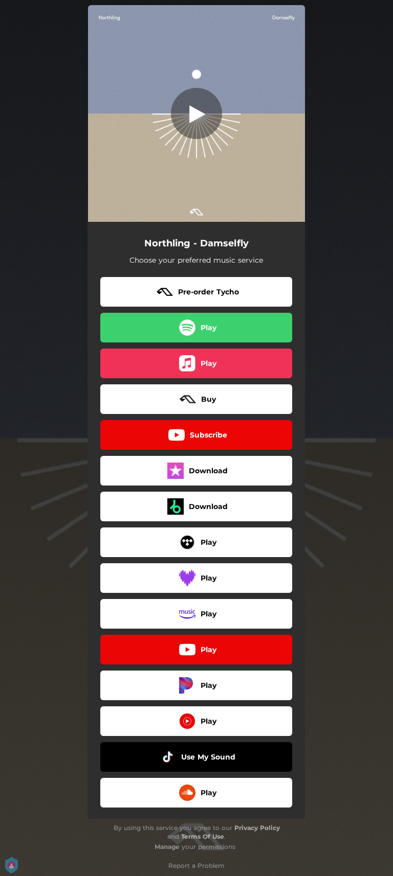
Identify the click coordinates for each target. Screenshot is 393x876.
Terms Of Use (202, 836)
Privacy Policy (257, 828)
